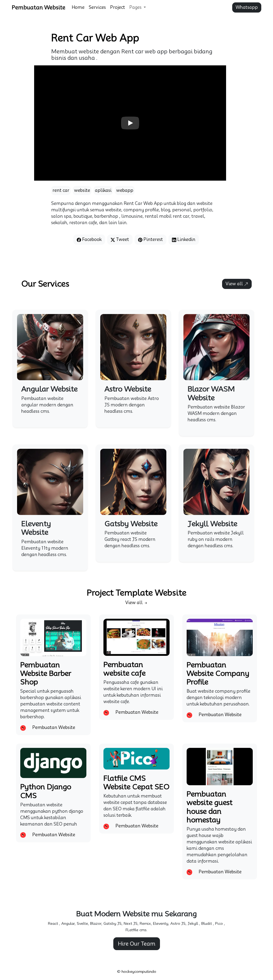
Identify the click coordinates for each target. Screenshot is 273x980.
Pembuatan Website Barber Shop (45, 673)
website (82, 190)
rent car (61, 190)
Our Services (45, 283)
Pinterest (152, 239)
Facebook (91, 239)
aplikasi (103, 190)
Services (97, 7)
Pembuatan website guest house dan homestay (209, 806)
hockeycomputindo (139, 971)
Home (78, 7)
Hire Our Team (136, 944)
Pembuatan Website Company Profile (218, 673)
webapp (124, 190)
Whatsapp (247, 7)
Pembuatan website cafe (124, 668)
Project (117, 7)
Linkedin (185, 239)
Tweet (122, 239)
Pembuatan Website (38, 7)
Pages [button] (136, 7)
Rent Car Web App (95, 38)
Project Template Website (136, 592)
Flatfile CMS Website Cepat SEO (136, 782)
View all (235, 283)
